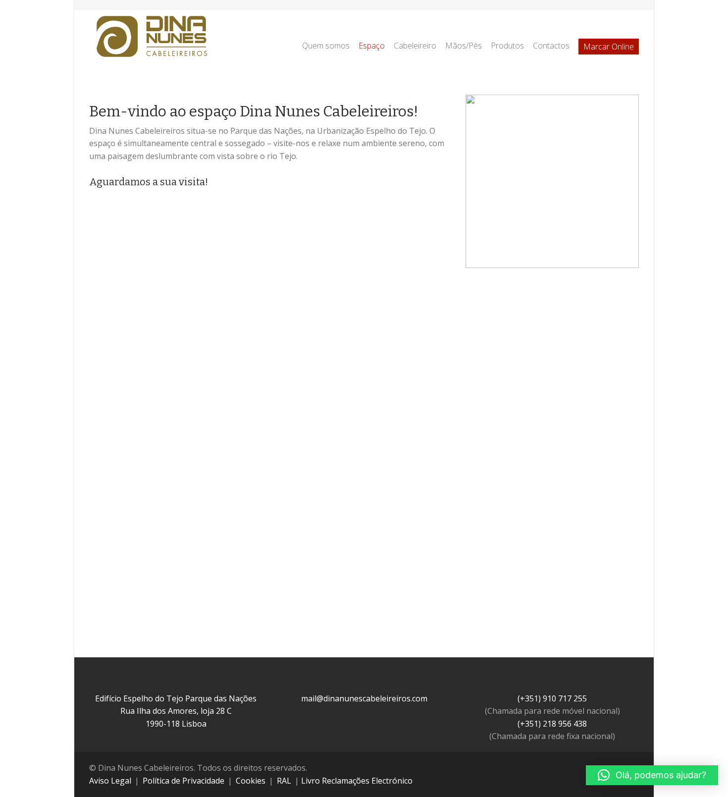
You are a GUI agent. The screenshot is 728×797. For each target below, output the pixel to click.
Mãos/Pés (463, 46)
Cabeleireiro (415, 46)
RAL (284, 780)
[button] (104, 472)
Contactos (551, 46)
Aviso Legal (110, 780)
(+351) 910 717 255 (552, 698)
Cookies (250, 780)
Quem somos (326, 46)
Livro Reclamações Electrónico (357, 780)
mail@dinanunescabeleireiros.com (364, 698)
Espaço (372, 46)
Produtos (507, 46)
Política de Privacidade (183, 780)
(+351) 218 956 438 (552, 723)
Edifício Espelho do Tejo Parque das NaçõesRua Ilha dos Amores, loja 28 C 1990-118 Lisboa (176, 711)
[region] (552, 181)
